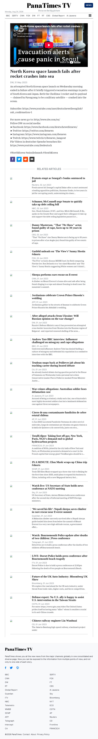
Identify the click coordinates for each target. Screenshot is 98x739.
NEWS (89, 5)
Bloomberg (55, 698)
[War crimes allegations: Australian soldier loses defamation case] (11, 389)
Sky (51, 694)
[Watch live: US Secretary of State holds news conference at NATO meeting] (11, 485)
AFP (7, 717)
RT (43, 16)
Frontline (54, 725)
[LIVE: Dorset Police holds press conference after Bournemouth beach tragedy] (11, 556)
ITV (6, 698)
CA (6, 728)
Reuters (53, 717)
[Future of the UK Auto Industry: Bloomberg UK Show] (11, 576)
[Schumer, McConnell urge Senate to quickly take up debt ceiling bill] (11, 201)
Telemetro (9, 705)
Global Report (58, 16)
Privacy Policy (43, 734)
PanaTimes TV (49, 5)
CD (51, 721)
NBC (7, 701)
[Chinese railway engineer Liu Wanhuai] (11, 620)
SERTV (15, 16)
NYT (52, 701)
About (33, 734)
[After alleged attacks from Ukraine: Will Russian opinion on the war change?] (11, 316)
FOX (28, 16)
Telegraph (9, 721)
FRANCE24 (55, 728)
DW (33, 16)
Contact (26, 734)
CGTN (52, 709)
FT (38, 16)
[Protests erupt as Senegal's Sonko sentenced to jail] (11, 178)
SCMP (7, 713)
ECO (52, 705)
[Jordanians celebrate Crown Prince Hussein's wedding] (11, 295)
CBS (48, 16)
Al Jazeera (71, 16)
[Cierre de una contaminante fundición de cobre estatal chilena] (11, 412)
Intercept (9, 725)
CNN (22, 16)
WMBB (8, 709)
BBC (8, 16)
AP (51, 713)
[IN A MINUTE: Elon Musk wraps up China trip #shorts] (11, 462)
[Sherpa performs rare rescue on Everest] (11, 275)
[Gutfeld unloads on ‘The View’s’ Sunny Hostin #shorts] (11, 251)
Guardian (9, 694)
